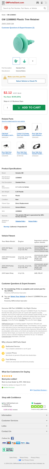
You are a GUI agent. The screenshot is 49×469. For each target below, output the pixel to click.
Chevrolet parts (6, 336)
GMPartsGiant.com (7, 324)
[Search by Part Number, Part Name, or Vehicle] (44, 8)
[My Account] (41, 2)
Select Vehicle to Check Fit (26, 81)
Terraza (24, 318)
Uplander (4, 320)
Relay (39, 320)
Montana (22, 320)
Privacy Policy (35, 457)
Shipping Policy (20, 221)
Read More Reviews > (40, 390)
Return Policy (32, 221)
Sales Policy (13, 457)
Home (3, 15)
